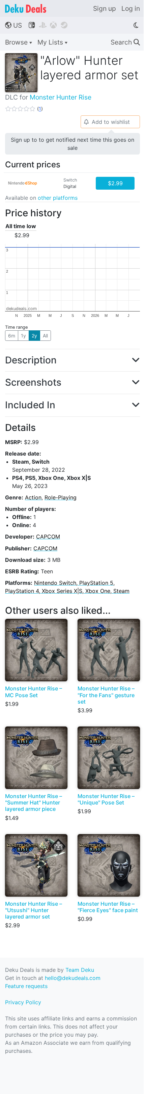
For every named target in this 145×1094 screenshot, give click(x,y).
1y (23, 335)
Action (33, 497)
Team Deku (79, 969)
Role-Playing (61, 497)
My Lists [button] (51, 42)
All (45, 335)
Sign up (104, 8)
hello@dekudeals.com (72, 978)
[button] (24, 109)
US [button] (13, 25)
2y (34, 335)
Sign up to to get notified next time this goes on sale (72, 143)
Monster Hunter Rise (60, 97)
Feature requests (26, 986)
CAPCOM (48, 536)
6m (11, 335)
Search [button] (125, 42)
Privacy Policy (23, 1002)
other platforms (58, 197)
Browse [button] (17, 42)
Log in (130, 8)
